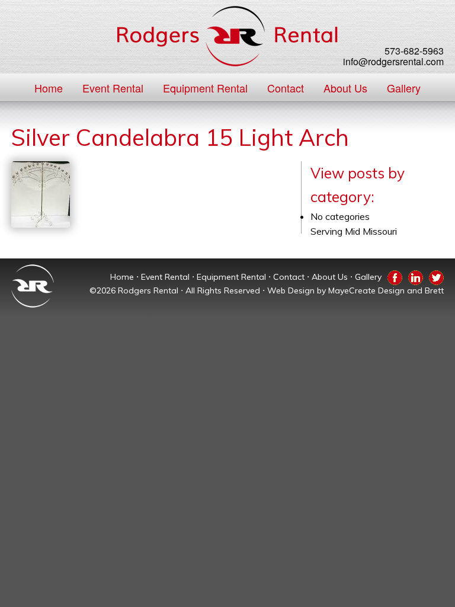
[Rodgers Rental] (227, 36)
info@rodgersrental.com (393, 61)
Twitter (436, 275)
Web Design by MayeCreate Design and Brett (355, 290)
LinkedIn (415, 275)
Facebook (394, 275)
